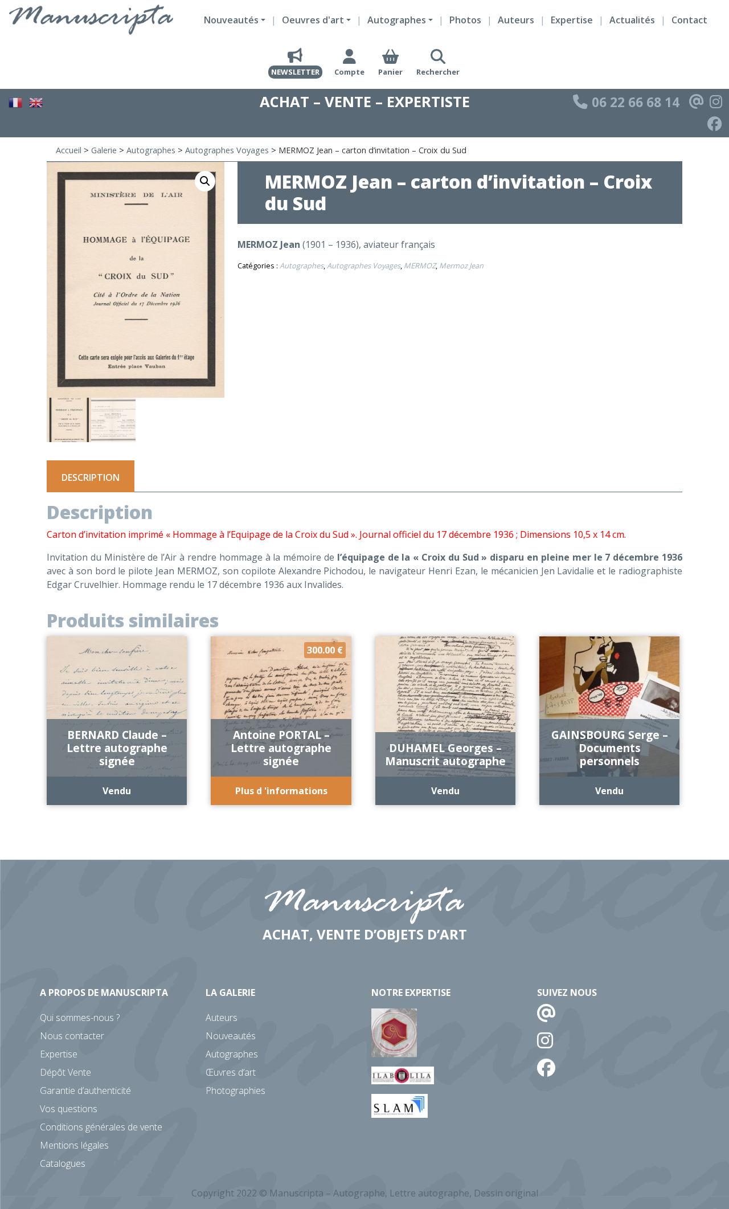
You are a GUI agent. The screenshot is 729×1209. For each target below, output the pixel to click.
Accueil (68, 150)
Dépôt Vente (65, 1072)
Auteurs (516, 20)
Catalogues (62, 1163)
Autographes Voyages (227, 150)
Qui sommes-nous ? (80, 1017)
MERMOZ (420, 265)
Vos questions (68, 1108)
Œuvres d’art (231, 1072)
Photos (465, 20)
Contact (689, 20)
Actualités (632, 20)
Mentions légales (74, 1145)
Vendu (117, 791)
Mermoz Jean (461, 265)
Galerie (104, 150)
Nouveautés (231, 1036)
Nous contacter (72, 1036)
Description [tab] (91, 477)
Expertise (572, 20)
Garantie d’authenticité (85, 1090)
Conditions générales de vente (101, 1127)
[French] (16, 101)
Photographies (235, 1090)
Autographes (150, 150)
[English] (36, 101)
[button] (205, 181)
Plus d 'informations (281, 791)
